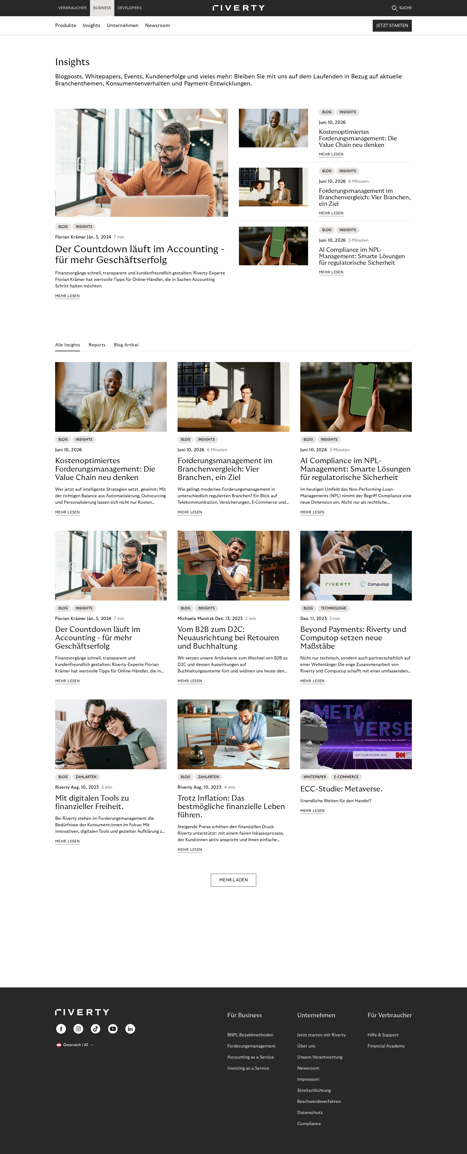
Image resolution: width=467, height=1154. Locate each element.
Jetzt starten (392, 26)
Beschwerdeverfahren (319, 1101)
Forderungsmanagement (251, 1046)
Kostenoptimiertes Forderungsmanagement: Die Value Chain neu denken (358, 138)
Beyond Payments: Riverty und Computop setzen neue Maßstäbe (353, 638)
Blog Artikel (126, 345)
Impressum (308, 1079)
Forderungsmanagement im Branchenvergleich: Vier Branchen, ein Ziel (365, 197)
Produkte (65, 25)
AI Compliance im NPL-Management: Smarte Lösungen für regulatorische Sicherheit (362, 256)
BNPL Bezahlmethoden (250, 1035)
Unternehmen (123, 25)
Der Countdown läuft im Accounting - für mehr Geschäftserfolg (140, 254)
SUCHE (405, 8)
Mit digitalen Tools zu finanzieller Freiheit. (92, 802)
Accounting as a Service (250, 1057)
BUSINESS (102, 8)
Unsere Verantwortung (319, 1057)
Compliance (309, 1124)
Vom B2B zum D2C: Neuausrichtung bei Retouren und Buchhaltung (228, 638)
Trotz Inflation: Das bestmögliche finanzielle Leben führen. (231, 806)
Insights (91, 25)
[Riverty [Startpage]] (236, 8)
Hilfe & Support (383, 1035)
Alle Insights (67, 345)
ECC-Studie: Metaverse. (341, 789)
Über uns (306, 1046)
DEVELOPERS (130, 8)
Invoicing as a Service (248, 1068)
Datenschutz (310, 1112)
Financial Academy (386, 1046)
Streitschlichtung (314, 1090)
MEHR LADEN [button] (233, 880)
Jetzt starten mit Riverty (321, 1035)
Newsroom (157, 25)
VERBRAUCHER (72, 8)
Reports (97, 345)
